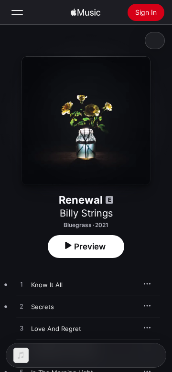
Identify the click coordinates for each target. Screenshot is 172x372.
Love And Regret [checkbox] (56, 328)
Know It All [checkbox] (47, 285)
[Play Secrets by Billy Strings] (21, 306)
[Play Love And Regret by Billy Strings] (21, 328)
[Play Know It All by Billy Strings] (21, 284)
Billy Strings (86, 213)
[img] (85, 12)
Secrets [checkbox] (42, 306)
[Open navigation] (17, 12)
